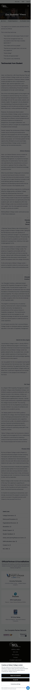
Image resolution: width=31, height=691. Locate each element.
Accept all (15, 679)
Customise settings (15, 684)
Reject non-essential (15, 675)
